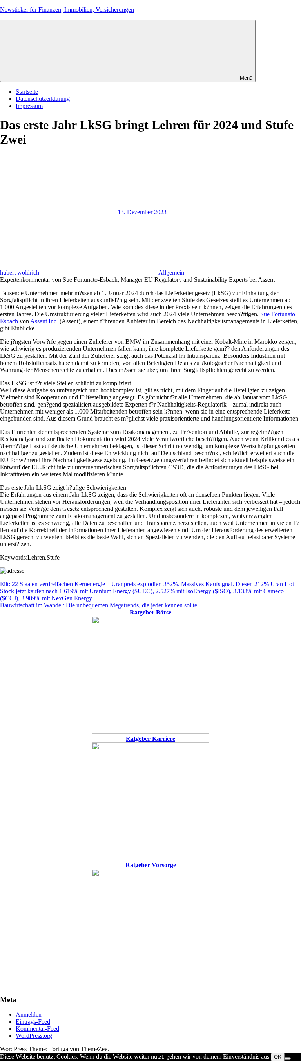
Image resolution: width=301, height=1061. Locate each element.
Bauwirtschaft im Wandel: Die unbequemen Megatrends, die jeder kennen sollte (98, 605)
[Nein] (288, 1058)
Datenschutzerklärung (43, 98)
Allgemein (171, 272)
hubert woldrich (19, 272)
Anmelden (29, 1014)
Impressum (29, 105)
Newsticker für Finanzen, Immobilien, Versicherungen (67, 9)
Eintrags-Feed (33, 1021)
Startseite (27, 91)
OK (277, 1057)
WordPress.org (34, 1035)
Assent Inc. (43, 321)
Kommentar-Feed (37, 1028)
